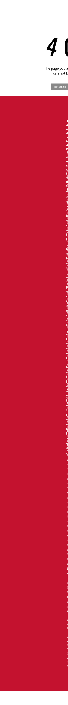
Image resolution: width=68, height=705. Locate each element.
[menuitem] (44, 7)
